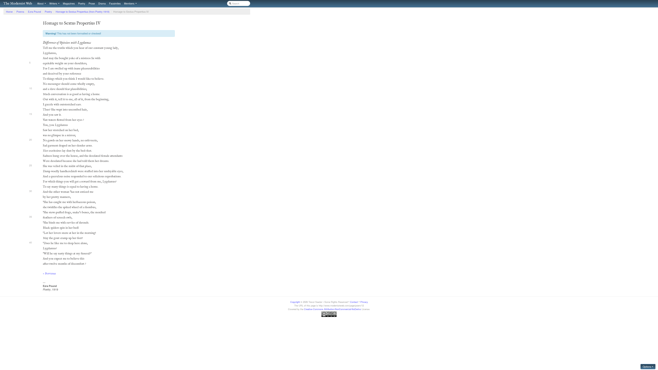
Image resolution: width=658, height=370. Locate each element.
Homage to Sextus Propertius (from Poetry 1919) (82, 11)
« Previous (49, 273)
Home (9, 11)
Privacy (364, 302)
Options (647, 366)
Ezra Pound (34, 11)
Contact (354, 302)
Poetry (81, 3)
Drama (102, 3)
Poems (20, 11)
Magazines (69, 3)
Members (129, 3)
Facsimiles (115, 3)
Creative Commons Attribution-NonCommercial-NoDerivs (332, 309)
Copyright (295, 302)
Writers (53, 3)
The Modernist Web (17, 3)
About (40, 3)
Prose (92, 3)
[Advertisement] (329, 324)
